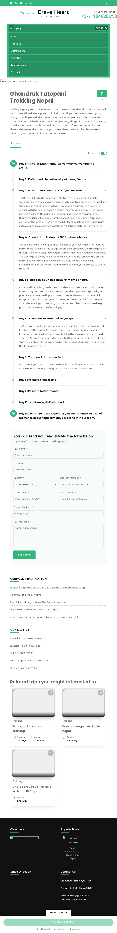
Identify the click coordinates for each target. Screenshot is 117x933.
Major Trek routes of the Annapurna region (34, 609)
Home (14, 36)
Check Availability (60, 922)
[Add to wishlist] (51, 692)
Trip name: (20, 441)
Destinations (18, 51)
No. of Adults (21, 492)
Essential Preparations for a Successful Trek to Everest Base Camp (47, 587)
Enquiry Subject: (23, 507)
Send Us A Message (70, 929)
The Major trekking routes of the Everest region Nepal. (40, 602)
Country (18, 478)
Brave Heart (53, 12)
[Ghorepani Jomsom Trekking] (33, 703)
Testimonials (18, 65)
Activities (16, 58)
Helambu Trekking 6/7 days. (25, 594)
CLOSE (100, 28)
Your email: (20, 463)
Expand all (94, 153)
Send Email (24, 554)
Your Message (22, 521)
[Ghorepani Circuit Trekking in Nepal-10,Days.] (33, 763)
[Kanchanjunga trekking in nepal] (83, 703)
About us (16, 43)
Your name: (20, 448)
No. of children (68, 492)
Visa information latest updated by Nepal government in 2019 (44, 617)
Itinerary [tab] (15, 143)
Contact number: (70, 478)
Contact (15, 72)
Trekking (17, 720)
